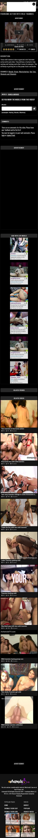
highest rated (29, 811)
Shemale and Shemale (8, 74)
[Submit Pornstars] (34, 109)
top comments (29, 815)
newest (26, 805)
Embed (33, 49)
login (3, 135)
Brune (16, 71)
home (6, 805)
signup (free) (11, 135)
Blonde (11, 71)
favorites (22, 49)
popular (27, 808)
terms (14, 826)
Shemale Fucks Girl (11, 811)
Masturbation (24, 71)
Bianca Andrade (13, 94)
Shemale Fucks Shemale (12, 815)
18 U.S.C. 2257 (16, 830)
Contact (15, 833)
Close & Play (19, 46)
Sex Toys (33, 71)
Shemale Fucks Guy (11, 808)
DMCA (13, 823)
